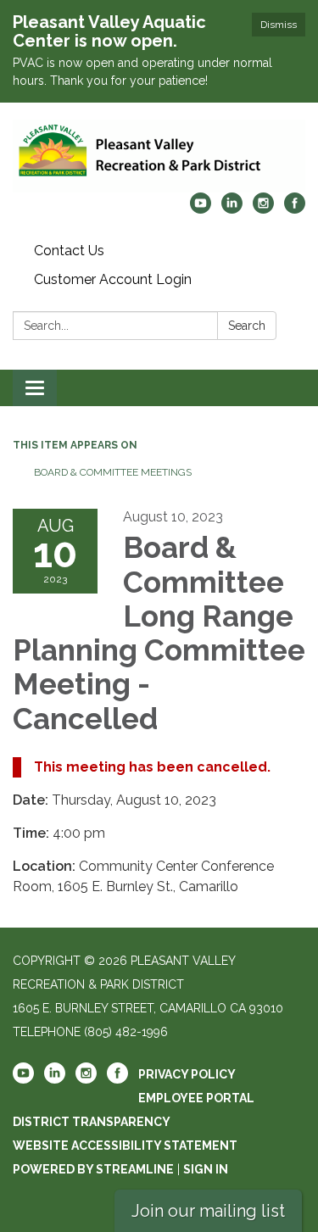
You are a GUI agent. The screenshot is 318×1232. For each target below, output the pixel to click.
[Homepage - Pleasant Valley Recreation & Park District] (159, 156)
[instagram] (263, 209)
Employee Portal (196, 1098)
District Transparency (91, 1122)
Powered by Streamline (93, 1169)
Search (246, 325)
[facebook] (294, 209)
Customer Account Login (113, 279)
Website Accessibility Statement (125, 1145)
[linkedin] (232, 209)
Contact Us (69, 250)
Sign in (205, 1169)
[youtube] (200, 209)
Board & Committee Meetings (113, 472)
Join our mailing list (208, 1211)
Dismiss (278, 25)
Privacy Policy (187, 1074)
